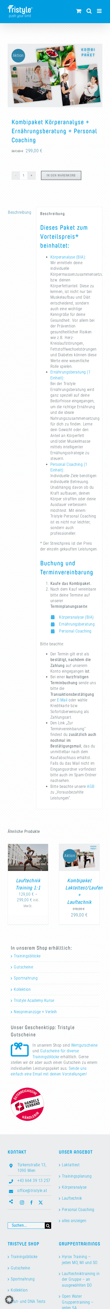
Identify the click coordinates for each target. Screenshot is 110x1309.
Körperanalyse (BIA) (76, 617)
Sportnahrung (26, 978)
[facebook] (31, 1202)
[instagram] (22, 1202)
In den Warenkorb (61, 175)
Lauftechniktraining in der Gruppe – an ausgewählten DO (81, 1279)
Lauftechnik (72, 1198)
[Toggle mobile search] (89, 11)
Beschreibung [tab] (19, 212)
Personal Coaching (75, 631)
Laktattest (71, 1164)
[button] (9, 1299)
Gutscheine (23, 967)
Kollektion (22, 989)
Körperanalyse (74, 1187)
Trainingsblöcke (27, 956)
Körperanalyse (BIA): (68, 257)
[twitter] (41, 1202)
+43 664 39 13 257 (33, 1180)
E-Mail (62, 700)
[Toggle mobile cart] (79, 11)
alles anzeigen (74, 1220)
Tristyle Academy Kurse (34, 1000)
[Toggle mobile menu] (100, 11)
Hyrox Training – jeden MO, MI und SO (79, 1259)
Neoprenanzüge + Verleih (35, 1011)
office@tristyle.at (32, 1190)
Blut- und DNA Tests (28, 1301)
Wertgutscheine (84, 1045)
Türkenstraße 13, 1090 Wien (31, 1167)
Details (28, 864)
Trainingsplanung (77, 1176)
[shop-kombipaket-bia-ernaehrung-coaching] (55, 75)
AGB (91, 786)
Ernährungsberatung (77, 624)
